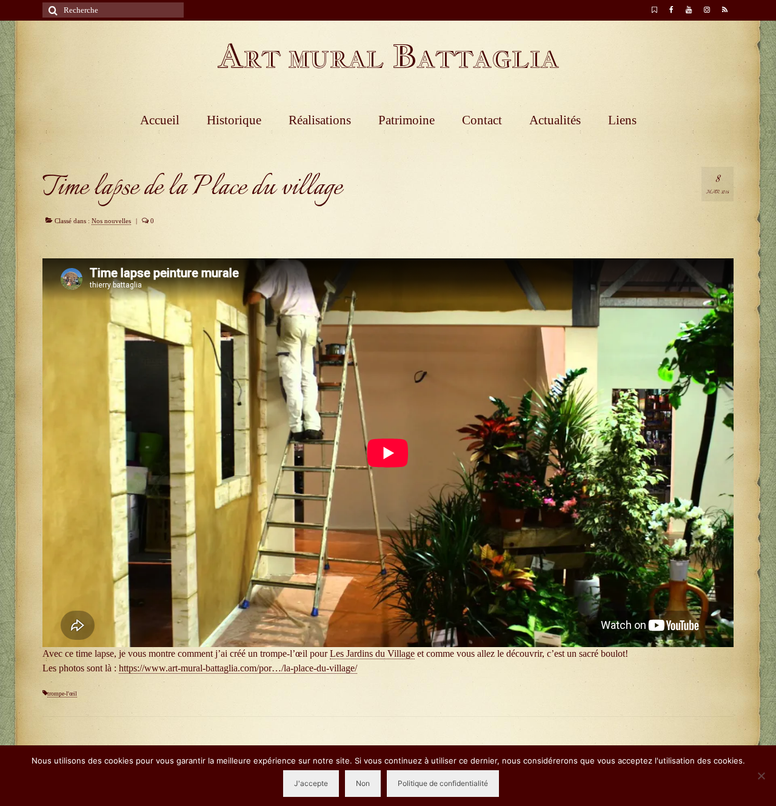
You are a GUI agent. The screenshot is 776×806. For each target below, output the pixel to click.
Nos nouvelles (111, 220)
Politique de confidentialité (443, 783)
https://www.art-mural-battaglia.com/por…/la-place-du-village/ (238, 668)
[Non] (761, 776)
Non (363, 783)
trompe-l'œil (62, 693)
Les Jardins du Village (372, 653)
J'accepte (311, 783)
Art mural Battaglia (388, 56)
